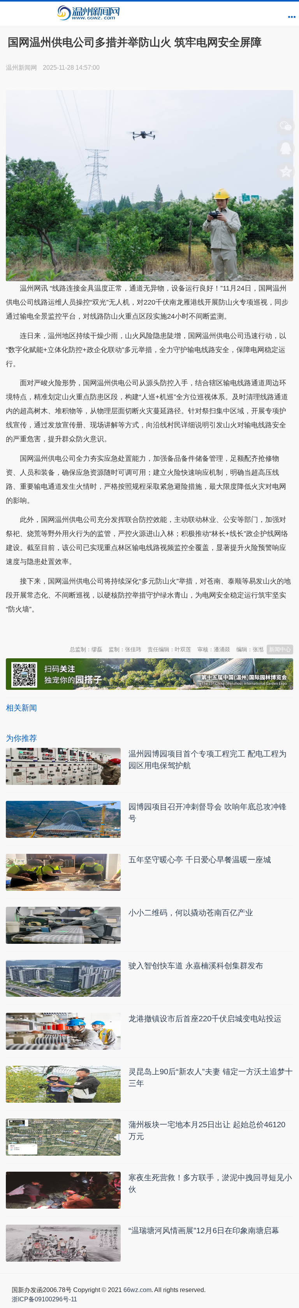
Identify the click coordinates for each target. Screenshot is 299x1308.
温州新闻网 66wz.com (75, 628)
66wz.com (137, 1290)
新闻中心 (280, 649)
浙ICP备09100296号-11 (44, 1299)
